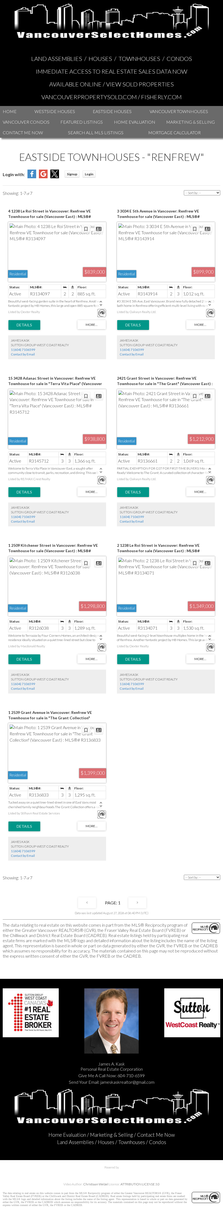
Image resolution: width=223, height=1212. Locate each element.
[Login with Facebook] (31, 176)
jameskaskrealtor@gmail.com (127, 1082)
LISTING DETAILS (24, 325)
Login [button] (89, 174)
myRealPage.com (111, 1173)
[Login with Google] (43, 176)
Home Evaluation (134, 121)
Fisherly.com (161, 97)
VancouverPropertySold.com (89, 97)
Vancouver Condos (26, 121)
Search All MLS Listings (95, 132)
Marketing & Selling (190, 121)
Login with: (14, 174)
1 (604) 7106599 (23, 350)
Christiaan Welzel (95, 1184)
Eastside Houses (112, 111)
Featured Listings (81, 121)
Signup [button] (72, 174)
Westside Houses (55, 111)
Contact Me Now (23, 132)
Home (10, 111)
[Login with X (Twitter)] (54, 176)
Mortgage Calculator (174, 132)
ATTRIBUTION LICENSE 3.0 (140, 1184)
